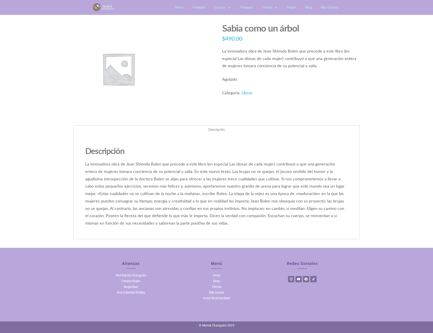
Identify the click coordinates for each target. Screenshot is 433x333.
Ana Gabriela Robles (131, 292)
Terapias (246, 7)
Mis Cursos (329, 7)
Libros (247, 93)
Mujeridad (131, 287)
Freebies (199, 7)
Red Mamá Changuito (131, 275)
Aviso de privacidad (216, 298)
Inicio (179, 7)
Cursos (219, 7)
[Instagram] (291, 279)
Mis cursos (216, 292)
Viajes (291, 7)
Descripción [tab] (216, 129)
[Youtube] (298, 279)
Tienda (267, 7)
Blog (308, 7)
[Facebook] (306, 279)
